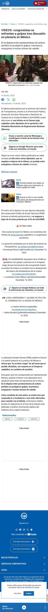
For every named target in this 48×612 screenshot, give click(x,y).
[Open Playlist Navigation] (45, 607)
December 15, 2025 (24, 280)
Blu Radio (4, 24)
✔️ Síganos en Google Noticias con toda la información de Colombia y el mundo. (26, 289)
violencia (34, 419)
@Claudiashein (17, 235)
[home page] (24, 516)
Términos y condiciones (13, 579)
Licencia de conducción (35, 9)
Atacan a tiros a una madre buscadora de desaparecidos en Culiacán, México (30, 199)
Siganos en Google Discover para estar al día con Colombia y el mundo (26, 147)
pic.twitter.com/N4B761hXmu (31, 247)
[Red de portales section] (44, 558)
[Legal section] (44, 570)
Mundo (13, 24)
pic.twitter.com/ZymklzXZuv (24, 309)
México (7, 419)
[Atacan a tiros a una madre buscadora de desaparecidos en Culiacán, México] (8, 198)
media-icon (24, 607)
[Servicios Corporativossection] (44, 564)
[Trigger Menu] (3, 3)
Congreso (20, 419)
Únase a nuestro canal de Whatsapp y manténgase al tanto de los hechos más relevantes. (26, 138)
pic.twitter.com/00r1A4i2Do (24, 274)
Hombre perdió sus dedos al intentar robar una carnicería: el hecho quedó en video (30, 185)
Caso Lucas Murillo (18, 9)
